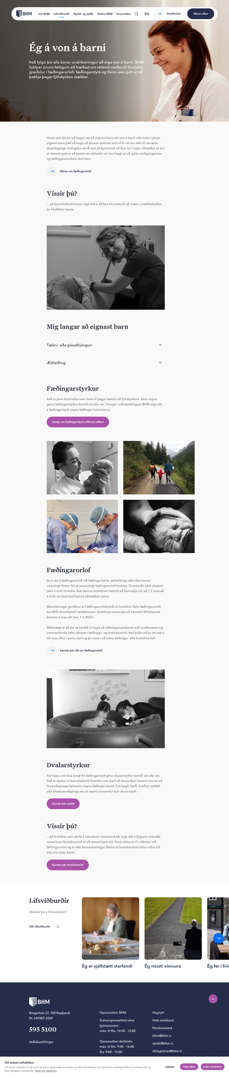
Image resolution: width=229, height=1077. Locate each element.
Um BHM (44, 14)
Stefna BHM (105, 14)
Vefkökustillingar (41, 1042)
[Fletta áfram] (218, 938)
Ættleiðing (56, 362)
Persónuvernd (162, 1028)
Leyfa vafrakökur (213, 1067)
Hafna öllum (189, 1067)
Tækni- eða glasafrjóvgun (69, 345)
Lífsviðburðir (62, 14)
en (147, 14)
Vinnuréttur (123, 14)
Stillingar (170, 1067)
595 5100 (43, 1030)
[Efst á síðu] (213, 998)
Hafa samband (163, 1020)
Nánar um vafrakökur (46, 1070)
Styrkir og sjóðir (83, 14)
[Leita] (136, 13)
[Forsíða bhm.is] (21, 14)
